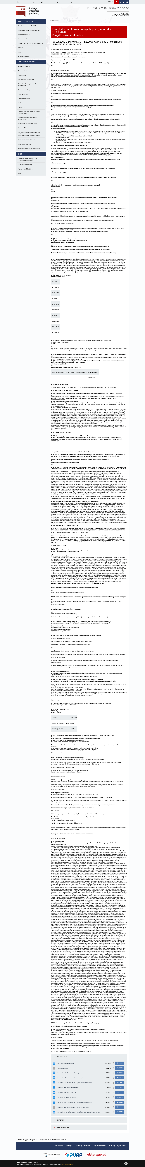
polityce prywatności (67, 1164)
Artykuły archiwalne (100, 1146)
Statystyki (69, 1146)
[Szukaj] (116, 2)
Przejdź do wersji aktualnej (68, 35)
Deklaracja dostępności (83, 1146)
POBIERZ (120, 1063)
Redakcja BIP (58, 1146)
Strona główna (54, 20)
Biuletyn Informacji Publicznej (33, 11)
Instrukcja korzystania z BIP (117, 1146)
